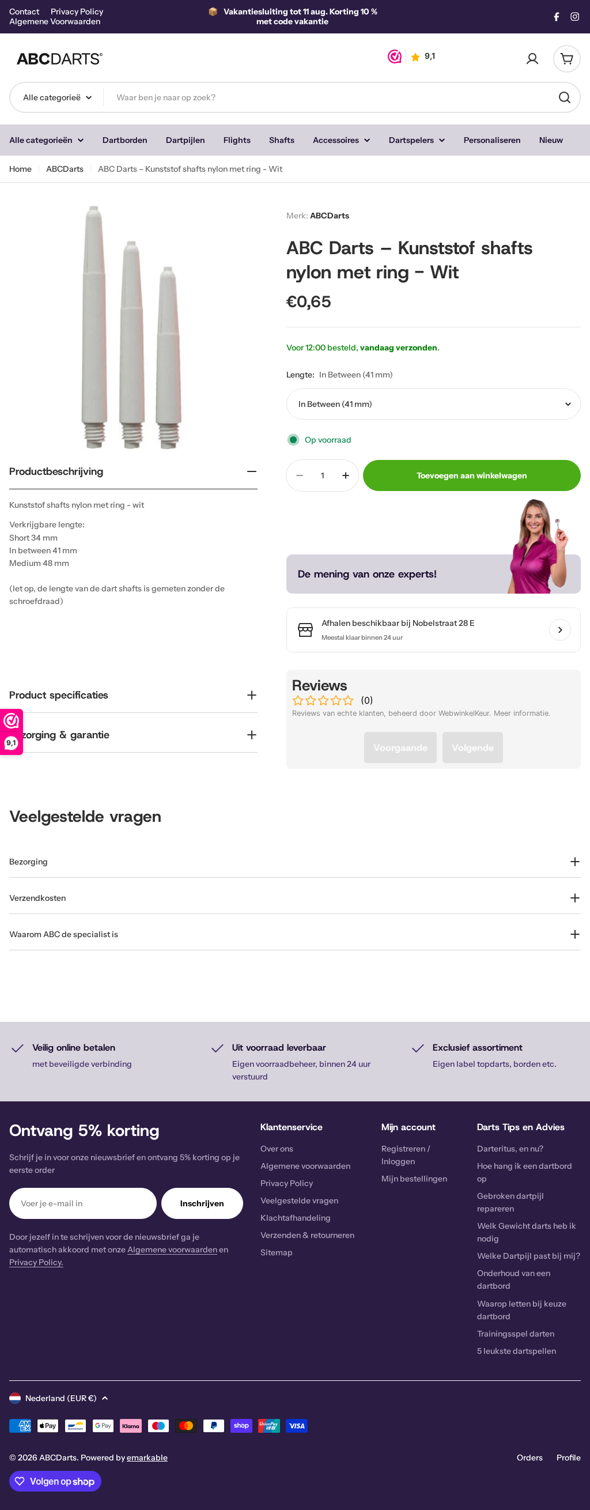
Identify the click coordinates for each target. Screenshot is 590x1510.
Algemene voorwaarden (172, 1249)
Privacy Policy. (36, 1262)
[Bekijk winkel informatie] (560, 630)
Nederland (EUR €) (61, 1398)
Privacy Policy (77, 12)
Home (20, 169)
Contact (24, 12)
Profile (569, 1457)
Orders (530, 1457)
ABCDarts (65, 169)
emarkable (147, 1457)
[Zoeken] (565, 97)
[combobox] (295, 97)
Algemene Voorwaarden (54, 22)
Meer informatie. (522, 713)
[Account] (532, 59)
